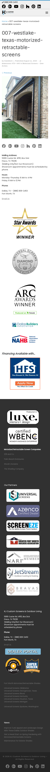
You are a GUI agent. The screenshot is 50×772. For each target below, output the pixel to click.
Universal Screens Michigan (15, 701)
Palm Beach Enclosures (14, 459)
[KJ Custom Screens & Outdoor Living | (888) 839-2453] (7, 12)
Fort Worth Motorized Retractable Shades (22, 683)
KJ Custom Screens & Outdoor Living (27, 756)
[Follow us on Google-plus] (10, 6)
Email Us (5, 198)
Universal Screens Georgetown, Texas (20, 691)
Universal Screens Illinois (14, 693)
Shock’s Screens (11, 464)
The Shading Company (14, 469)
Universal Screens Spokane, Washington (21, 706)
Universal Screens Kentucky (16, 696)
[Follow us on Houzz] (27, 6)
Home (4, 21)
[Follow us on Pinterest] (33, 6)
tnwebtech (8, 61)
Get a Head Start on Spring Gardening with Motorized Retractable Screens (22, 735)
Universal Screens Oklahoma (16, 688)
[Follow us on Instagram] (22, 6)
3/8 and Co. (9, 454)
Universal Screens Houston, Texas (18, 699)
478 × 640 (15, 63)
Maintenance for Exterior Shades (18, 741)
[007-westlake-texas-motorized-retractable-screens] (25, 107)
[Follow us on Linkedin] (39, 6)
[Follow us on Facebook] (4, 6)
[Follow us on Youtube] (16, 6)
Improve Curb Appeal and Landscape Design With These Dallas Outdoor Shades (23, 729)
